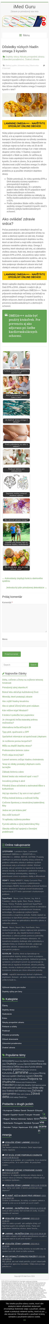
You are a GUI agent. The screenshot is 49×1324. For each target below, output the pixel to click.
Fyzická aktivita (35, 1067)
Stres (4, 1091)
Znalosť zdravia (32, 59)
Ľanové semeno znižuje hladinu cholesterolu (23, 759)
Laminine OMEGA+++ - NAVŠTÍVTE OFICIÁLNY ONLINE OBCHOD (24, 125)
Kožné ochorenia (30, 1070)
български (7, 1110)
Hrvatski (36, 1115)
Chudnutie (11, 1063)
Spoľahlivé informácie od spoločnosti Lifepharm (24, 736)
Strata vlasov (27, 1088)
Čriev (25, 1097)
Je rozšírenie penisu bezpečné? (17, 741)
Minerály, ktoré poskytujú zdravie (17, 697)
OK (24, 1320)
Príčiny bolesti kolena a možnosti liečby (20, 798)
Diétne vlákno (24, 1067)
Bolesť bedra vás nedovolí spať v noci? (20, 776)
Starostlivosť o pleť (11, 1087)
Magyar (6, 1119)
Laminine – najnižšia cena (17, 1208)
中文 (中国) (33, 1127)
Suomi (21, 1115)
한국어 (37, 1119)
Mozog (42, 1073)
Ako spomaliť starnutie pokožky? (21, 1256)
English (6, 1115)
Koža (23, 1070)
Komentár (7, 602)
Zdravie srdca (34, 66)
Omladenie (22, 1079)
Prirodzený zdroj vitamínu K (15, 687)
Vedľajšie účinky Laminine (17, 1142)
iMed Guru (24, 6)
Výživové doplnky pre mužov (14, 987)
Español (14, 1115)
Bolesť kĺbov (19, 1061)
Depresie (27, 1064)
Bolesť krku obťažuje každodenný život (20, 692)
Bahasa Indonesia (18, 1119)
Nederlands (8, 1123)
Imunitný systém (11, 1069)
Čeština (16, 1110)
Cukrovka (20, 1064)
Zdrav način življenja (23, 1094)
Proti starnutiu (19, 1085)
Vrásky (28, 1091)
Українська (23, 1127)
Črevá (21, 1097)
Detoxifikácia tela (38, 1064)
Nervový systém (9, 1076)
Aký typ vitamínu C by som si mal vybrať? (21, 793)
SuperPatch (7, 898)
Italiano (30, 1119)
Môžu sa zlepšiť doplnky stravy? (17, 746)
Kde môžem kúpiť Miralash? (15, 710)
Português (18, 1123)
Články (5, 1005)
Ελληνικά (38, 1110)
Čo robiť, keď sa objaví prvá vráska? (23, 1196)
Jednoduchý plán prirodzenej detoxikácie (26, 587)
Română (27, 1123)
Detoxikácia (7, 1066)
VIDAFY (5, 880)
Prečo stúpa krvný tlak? (13, 755)
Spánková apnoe (40, 1085)
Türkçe (14, 1127)
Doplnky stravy (12, 56)
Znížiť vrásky (13, 1097)
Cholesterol (33, 1061)
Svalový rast (12, 1090)
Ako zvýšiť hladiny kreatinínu (15, 701)
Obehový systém (11, 66)
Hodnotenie (7, 1014)
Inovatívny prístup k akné (13, 781)
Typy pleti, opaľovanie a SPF (15, 732)
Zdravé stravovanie (10, 1039)
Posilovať (6, 1031)
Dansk (23, 1110)
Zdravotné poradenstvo (13, 59)
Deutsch (30, 1110)
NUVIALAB (6, 954)
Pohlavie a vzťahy (9, 1026)
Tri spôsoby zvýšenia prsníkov (16, 819)
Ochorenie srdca (23, 66)
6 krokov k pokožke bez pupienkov (18, 715)
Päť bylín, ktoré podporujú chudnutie (23, 1155)
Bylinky (26, 1061)
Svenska (6, 1127)
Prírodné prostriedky (10, 1035)
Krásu (4, 1018)
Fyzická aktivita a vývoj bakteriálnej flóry (20, 824)
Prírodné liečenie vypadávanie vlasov (23, 1170)
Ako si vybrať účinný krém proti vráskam (20, 706)
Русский (35, 1123)
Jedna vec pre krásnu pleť (14, 810)
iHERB (5, 974)
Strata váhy (38, 1087)
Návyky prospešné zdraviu (32, 56)
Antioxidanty (8, 1061)
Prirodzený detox (30, 1082)
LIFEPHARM (7, 851)
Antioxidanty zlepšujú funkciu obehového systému (22, 579)
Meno (4, 639)
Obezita (38, 1075)
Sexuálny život (30, 1085)
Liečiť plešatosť (34, 1073)
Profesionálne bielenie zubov (15, 750)
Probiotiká (7, 1084)
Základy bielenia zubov (13, 772)
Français (28, 1115)
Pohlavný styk (20, 1082)
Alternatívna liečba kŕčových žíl (16, 727)
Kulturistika (7, 1073)
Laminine (20, 1072)
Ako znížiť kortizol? (11, 815)
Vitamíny (22, 1091)
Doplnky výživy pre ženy (12, 991)
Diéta (16, 1066)
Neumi (5, 927)
